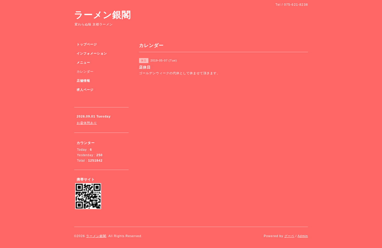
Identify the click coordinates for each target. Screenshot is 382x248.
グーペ (289, 236)
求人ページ (85, 90)
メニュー (83, 62)
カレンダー (85, 71)
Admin (303, 236)
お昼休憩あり (87, 123)
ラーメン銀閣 (102, 15)
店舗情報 (83, 80)
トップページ (87, 44)
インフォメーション (92, 53)
